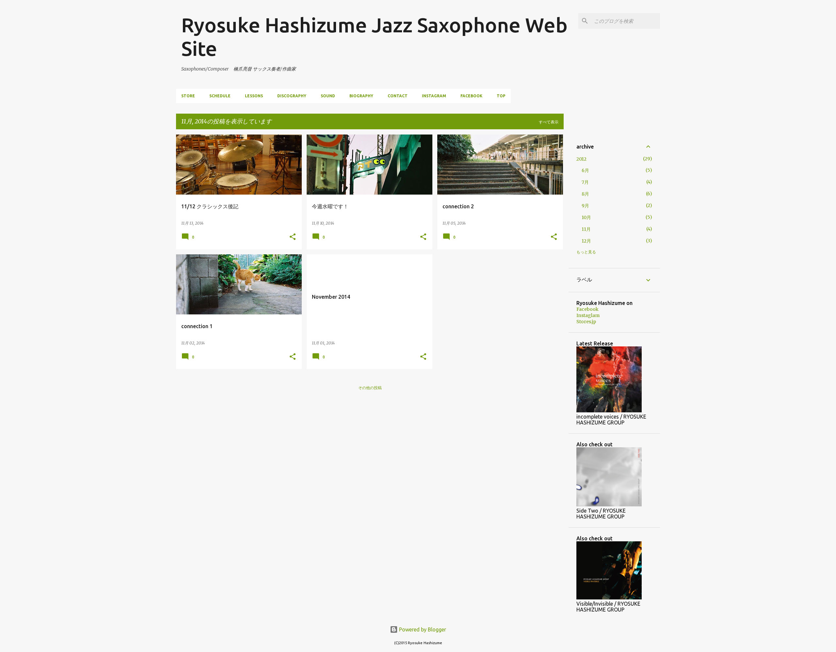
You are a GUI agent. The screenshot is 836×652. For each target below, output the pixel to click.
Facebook (471, 96)
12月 (586, 241)
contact (398, 96)
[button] (293, 237)
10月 (586, 217)
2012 (581, 159)
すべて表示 (548, 122)
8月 (585, 194)
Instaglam (588, 315)
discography (291, 96)
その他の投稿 (370, 388)
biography (361, 96)
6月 (585, 170)
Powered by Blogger (422, 629)
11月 (586, 229)
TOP (501, 96)
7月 (585, 182)
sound (328, 96)
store (188, 96)
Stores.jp (586, 322)
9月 (585, 206)
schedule (220, 96)
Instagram (434, 96)
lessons (254, 96)
